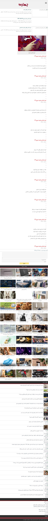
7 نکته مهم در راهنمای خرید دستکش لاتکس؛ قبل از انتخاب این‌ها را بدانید (8, 367)
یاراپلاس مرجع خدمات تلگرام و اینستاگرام (41, 506)
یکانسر (47, 508)
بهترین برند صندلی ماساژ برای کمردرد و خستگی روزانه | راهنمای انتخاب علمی (40, 322)
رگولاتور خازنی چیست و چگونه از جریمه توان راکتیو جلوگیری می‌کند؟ (8, 289)
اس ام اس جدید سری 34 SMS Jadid (24, 18)
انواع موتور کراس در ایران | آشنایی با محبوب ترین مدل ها (24, 378)
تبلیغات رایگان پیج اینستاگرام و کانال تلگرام (40, 505)
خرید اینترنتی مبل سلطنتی (43, 511)
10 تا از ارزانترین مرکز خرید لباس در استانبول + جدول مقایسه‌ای (40, 277)
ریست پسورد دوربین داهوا (43, 509)
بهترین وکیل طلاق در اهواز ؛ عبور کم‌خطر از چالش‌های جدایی (40, 333)
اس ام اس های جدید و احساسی (25, 27)
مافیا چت (46, 512)
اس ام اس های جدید (27, 9)
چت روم (46, 503)
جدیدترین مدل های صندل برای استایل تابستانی (8, 356)
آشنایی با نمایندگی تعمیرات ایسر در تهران (24, 366)
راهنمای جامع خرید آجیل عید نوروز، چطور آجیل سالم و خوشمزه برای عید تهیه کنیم (24, 311)
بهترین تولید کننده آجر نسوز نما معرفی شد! (40, 366)
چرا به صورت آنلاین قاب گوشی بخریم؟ (40, 288)
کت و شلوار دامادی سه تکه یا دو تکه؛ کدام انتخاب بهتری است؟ (8, 300)
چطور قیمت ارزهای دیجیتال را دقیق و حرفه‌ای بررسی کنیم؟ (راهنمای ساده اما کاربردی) (24, 300)
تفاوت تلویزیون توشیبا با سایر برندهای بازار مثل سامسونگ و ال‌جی (8, 378)
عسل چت (46, 514)
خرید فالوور (46, 501)
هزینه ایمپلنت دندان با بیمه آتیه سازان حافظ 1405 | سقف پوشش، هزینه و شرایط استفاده (8, 345)
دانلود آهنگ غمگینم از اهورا (24, 322)
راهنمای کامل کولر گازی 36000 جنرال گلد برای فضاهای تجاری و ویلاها (8, 277)
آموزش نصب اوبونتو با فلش (24, 277)
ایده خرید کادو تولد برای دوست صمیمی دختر (8, 322)
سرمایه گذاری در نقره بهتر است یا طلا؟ (24, 344)
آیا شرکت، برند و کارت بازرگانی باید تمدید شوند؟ (8, 310)
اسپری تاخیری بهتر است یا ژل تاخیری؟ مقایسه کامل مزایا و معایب (40, 311)
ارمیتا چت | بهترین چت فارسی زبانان (24, 355)
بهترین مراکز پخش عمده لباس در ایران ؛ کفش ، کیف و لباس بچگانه (40, 345)
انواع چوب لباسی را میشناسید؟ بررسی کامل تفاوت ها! (40, 300)
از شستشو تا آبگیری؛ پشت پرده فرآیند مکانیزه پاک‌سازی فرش (24, 289)
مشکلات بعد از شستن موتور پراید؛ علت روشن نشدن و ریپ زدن (40, 378)
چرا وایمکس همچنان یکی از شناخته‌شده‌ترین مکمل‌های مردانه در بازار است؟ (8, 333)
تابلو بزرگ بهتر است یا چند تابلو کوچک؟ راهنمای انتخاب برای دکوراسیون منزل (24, 333)
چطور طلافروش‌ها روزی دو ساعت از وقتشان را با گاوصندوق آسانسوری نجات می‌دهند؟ (40, 356)
